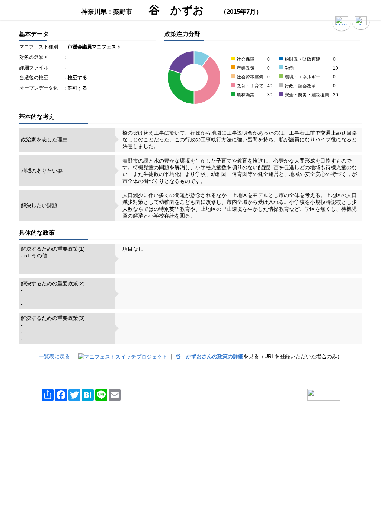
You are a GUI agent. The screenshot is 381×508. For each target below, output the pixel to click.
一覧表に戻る (54, 356)
